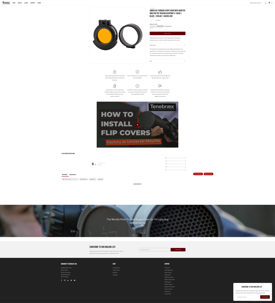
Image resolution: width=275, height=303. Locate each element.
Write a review (208, 174)
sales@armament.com (66, 267)
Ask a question (198, 174)
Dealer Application (168, 270)
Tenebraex (115, 274)
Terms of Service (168, 289)
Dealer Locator (167, 272)
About (39, 3)
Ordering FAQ (167, 274)
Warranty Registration (169, 279)
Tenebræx (152, 8)
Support (32, 3)
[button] (161, 26)
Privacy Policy (167, 293)
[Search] (272, 3)
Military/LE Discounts (169, 286)
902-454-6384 (64, 270)
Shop (14, 3)
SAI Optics (115, 272)
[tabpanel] (137, 189)
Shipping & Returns (169, 277)
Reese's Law (167, 291)
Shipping (151, 27)
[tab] (73, 175)
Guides (20, 3)
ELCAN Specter (116, 267)
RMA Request (167, 282)
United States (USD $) (255, 3)
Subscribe (265, 297)
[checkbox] (100, 179)
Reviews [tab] (65, 174)
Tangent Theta (116, 270)
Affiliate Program (168, 284)
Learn (26, 3)
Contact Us (167, 267)
